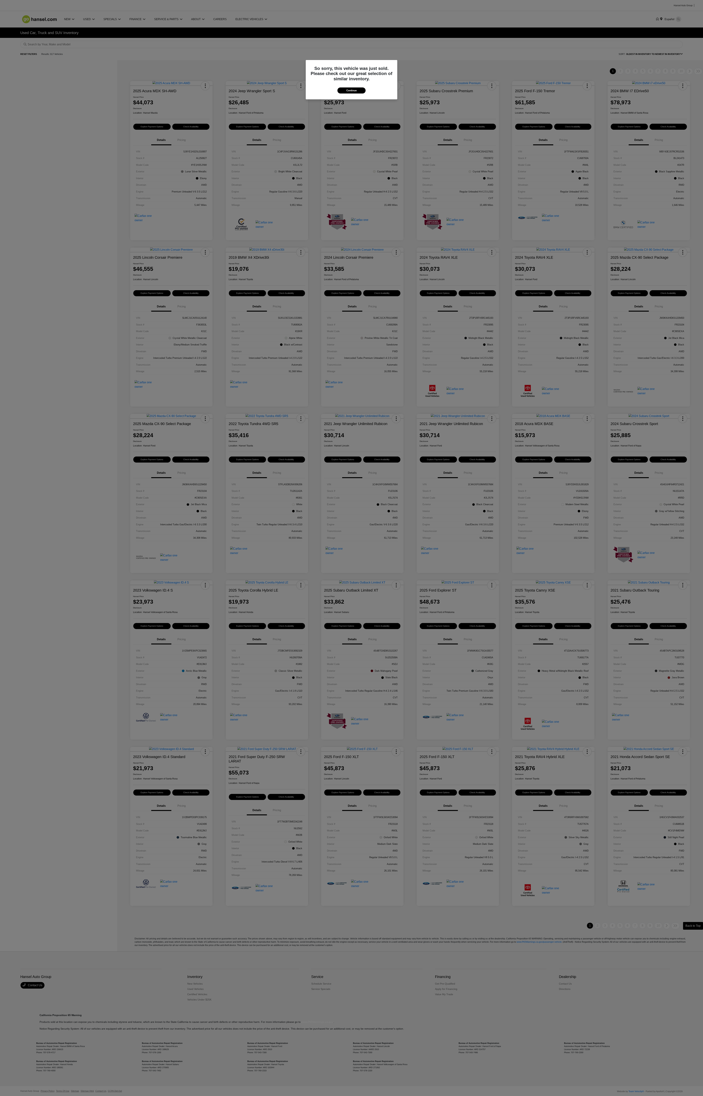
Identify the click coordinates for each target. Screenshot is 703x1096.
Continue (351, 90)
